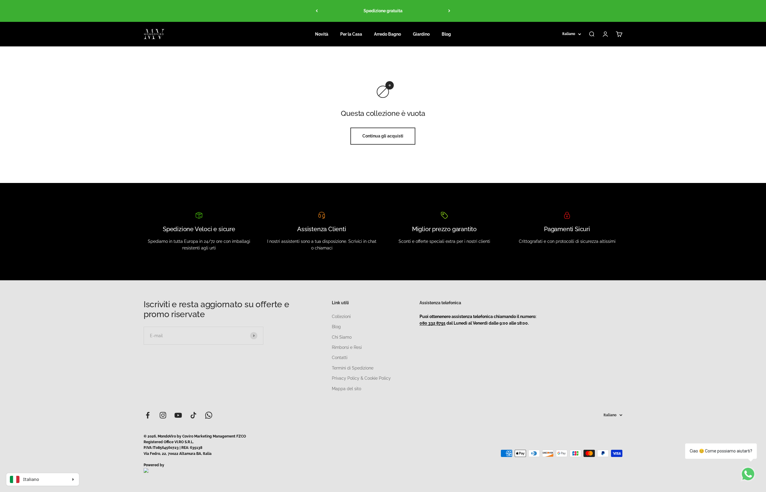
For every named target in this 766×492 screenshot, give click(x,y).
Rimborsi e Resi (347, 347)
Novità (321, 34)
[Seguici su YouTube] (178, 415)
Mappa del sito (346, 388)
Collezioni (341, 316)
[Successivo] (449, 11)
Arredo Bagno (387, 34)
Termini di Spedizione (352, 368)
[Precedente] (317, 11)
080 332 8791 (433, 323)
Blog (446, 34)
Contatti (339, 357)
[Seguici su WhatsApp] (209, 415)
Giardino (421, 34)
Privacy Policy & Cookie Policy (361, 378)
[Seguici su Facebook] (148, 415)
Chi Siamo (342, 337)
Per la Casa (351, 34)
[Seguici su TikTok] (193, 415)
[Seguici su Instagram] (163, 415)
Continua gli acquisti (382, 136)
